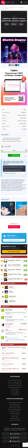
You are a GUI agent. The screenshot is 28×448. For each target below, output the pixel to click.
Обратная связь (16, 441)
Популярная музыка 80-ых (15, 387)
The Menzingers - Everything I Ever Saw (10, 358)
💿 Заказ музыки (8, 310)
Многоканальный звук (15, 413)
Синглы (14, 24)
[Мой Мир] (18, 65)
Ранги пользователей (15, 406)
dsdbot (9, 146)
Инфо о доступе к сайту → (13, 236)
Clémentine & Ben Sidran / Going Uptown (16, 278)
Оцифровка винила (14, 418)
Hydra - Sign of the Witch (8, 353)
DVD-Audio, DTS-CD (14, 411)
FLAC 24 (8, 2)
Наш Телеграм (16, 433)
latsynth (11, 286)
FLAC (7, 7)
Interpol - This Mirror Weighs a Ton (10, 368)
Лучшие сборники (15, 391)
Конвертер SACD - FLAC (15, 407)
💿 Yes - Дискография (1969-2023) (12, 338)
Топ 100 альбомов (15, 389)
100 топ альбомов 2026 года (14, 380)
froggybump (12, 300)
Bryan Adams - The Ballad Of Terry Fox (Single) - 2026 (15, 269)
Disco (21, 24)
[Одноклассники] (12, 65)
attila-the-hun (12, 296)
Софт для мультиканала (15, 420)
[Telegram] (14, 65)
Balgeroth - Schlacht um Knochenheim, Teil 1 (11, 348)
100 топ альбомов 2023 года (14, 385)
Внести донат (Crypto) (14, 251)
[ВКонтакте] (10, 65)
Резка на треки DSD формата (15, 409)
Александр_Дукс (9, 323)
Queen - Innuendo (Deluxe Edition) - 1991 (15, 265)
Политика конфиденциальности (14, 402)
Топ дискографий (15, 392)
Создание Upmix (15, 416)
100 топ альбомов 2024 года (14, 383)
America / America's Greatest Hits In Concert (15, 274)
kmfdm (11, 291)
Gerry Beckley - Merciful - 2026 (15, 260)
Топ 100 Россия (14, 394)
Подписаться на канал (14, 240)
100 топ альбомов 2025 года (14, 382)
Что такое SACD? (15, 414)
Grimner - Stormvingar (7, 364)
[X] (16, 65)
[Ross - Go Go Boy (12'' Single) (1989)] (8, 209)
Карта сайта (16, 437)
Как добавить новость (15, 404)
